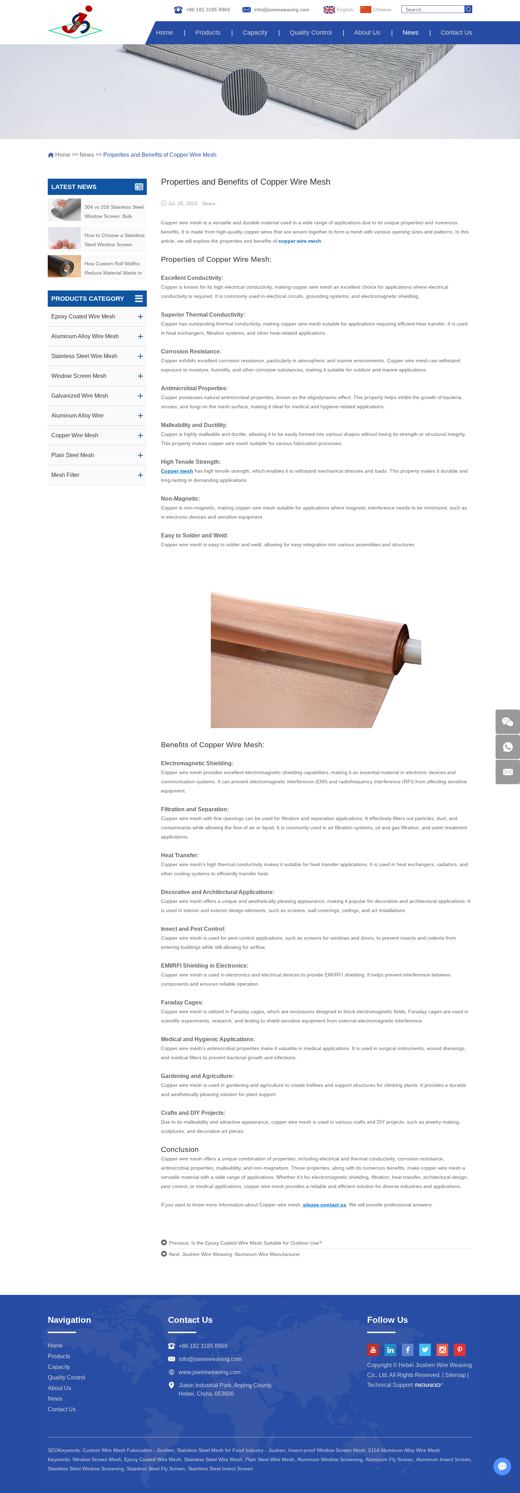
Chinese (382, 9)
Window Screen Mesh (97, 1459)
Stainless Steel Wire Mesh (213, 1459)
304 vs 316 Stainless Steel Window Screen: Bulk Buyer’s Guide (114, 212)
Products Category (87, 298)
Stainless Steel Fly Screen (156, 1468)
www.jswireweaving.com (210, 1372)
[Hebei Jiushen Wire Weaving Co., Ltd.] (75, 22)
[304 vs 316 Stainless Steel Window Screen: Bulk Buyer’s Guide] (64, 209)
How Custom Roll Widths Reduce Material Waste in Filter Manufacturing (113, 269)
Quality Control (311, 32)
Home (164, 32)
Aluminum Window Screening (330, 1459)
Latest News (74, 186)
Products (207, 32)
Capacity (255, 32)
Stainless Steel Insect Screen (220, 1468)
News (410, 32)
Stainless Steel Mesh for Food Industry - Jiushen (231, 1450)
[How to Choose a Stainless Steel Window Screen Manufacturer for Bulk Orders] (64, 238)
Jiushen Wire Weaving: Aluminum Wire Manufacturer (241, 1254)
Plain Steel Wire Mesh (269, 1459)
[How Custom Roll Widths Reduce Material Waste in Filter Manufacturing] (64, 266)
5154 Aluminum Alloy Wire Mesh (404, 1450)
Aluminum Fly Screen (389, 1459)
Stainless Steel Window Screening (86, 1468)
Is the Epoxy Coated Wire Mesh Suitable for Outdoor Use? (256, 1243)
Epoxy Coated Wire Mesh (152, 1459)
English (345, 9)
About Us (367, 32)
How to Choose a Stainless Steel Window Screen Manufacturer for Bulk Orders (115, 240)
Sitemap (455, 1375)
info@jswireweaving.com (282, 9)
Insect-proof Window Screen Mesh (326, 1450)
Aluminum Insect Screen (443, 1459)
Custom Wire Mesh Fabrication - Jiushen (128, 1450)
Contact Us (456, 32)
